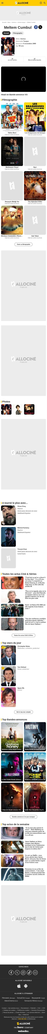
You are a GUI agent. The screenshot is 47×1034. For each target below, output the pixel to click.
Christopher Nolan (23, 646)
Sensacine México (31, 1001)
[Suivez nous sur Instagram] (23, 972)
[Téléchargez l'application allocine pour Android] (27, 986)
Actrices (14, 22)
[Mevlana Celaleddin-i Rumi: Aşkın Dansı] (12, 220)
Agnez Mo (20, 688)
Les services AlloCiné (33, 1012)
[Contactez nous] (35, 972)
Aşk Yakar (35, 236)
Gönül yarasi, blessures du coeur (27, 511)
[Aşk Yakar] (35, 220)
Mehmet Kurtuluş (23, 528)
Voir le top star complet (23, 712)
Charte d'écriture (20, 1012)
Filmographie (9, 99)
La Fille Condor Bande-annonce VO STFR (12, 779)
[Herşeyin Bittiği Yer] (12, 185)
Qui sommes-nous (13, 1008)
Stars (9, 22)
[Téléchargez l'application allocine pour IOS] (20, 986)
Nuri (35, 167)
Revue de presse (8, 1012)
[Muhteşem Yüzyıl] (12, 151)
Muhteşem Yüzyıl (12, 167)
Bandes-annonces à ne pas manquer (23, 817)
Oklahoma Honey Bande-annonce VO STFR (12, 749)
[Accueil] (21, 3)
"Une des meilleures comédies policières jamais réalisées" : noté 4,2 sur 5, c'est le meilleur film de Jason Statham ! (35, 621)
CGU (38, 1008)
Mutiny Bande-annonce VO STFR (35, 749)
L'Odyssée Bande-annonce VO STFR (12, 810)
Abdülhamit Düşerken (23, 513)
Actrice (23, 39)
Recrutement (25, 1008)
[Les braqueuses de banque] (35, 117)
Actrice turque (21, 22)
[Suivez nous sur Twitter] (17, 972)
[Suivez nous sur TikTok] (29, 972)
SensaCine (21, 998)
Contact (4, 1008)
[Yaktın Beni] (12, 117)
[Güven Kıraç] (8, 515)
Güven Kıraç (21, 506)
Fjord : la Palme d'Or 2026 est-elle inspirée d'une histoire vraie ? (35, 606)
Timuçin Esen (22, 549)
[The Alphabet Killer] (35, 185)
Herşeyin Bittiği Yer (12, 201)
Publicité (33, 1008)
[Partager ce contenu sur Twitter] (40, 27)
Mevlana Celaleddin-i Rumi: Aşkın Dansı (12, 236)
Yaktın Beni (12, 133)
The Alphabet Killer (35, 201)
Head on (20, 508)
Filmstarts (5, 998)
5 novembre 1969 (29, 43)
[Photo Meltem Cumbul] (6, 409)
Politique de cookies (9, 1010)
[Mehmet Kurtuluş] (8, 537)
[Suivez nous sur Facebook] (11, 972)
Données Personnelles (38, 1010)
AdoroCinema (9, 1001)
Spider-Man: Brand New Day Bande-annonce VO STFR (35, 810)
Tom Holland (21, 667)
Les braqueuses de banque (35, 133)
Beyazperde (36, 998)
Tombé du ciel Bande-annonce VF (35, 779)
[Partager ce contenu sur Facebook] (36, 27)
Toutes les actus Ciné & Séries (23, 635)
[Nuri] (35, 151)
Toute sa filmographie (23, 244)
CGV (43, 1008)
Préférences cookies (23, 1010)
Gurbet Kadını (21, 554)
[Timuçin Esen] (8, 558)
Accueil (4, 22)
